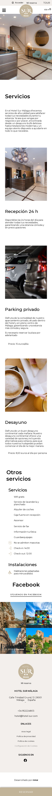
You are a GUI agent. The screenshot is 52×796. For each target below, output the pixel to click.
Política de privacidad (26, 736)
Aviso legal (26, 731)
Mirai (35, 780)
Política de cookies (26, 741)
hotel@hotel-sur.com (26, 716)
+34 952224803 (26, 711)
